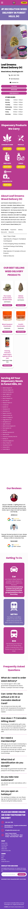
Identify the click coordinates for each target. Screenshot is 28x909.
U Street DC (6, 405)
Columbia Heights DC (8, 390)
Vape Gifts (4, 847)
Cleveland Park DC (7, 445)
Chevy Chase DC (7, 443)
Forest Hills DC (6, 449)
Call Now (14, 86)
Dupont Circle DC (7, 413)
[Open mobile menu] (2, 2)
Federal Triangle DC (8, 417)
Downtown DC (6, 411)
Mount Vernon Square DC (9, 426)
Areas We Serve (5, 861)
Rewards (11, 232)
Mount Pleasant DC (7, 398)
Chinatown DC (6, 409)
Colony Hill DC (6, 447)
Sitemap (3, 859)
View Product (7, 305)
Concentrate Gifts (6, 850)
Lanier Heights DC (7, 394)
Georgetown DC (7, 422)
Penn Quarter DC (7, 428)
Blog (2, 858)
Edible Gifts (4, 849)
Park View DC (6, 400)
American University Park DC (10, 436)
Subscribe (21, 874)
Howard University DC (8, 392)
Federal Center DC (7, 415)
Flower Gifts (4, 843)
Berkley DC (5, 438)
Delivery (20, 229)
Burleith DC (5, 407)
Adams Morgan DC (7, 388)
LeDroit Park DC (7, 396)
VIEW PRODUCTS (14, 93)
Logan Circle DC (7, 424)
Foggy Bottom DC (7, 419)
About (2, 856)
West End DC (6, 434)
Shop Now (7, 149)
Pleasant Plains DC (7, 402)
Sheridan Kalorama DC (8, 432)
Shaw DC (5, 430)
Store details (5, 229)
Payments (13, 229)
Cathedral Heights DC (8, 441)
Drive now (14, 89)
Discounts (4, 232)
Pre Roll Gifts (4, 845)
